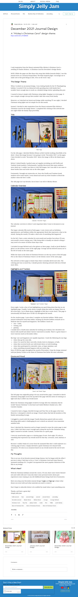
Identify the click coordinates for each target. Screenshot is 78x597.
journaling (55, 497)
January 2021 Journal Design (37, 546)
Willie (51, 503)
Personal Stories (15, 14)
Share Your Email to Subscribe (11, 584)
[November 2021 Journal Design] (14, 537)
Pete (46, 503)
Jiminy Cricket (33, 503)
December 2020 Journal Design (63, 546)
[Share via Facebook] (11, 514)
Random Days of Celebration (36, 14)
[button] (59, 13)
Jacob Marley (58, 503)
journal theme (46, 497)
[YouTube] (62, 587)
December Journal (16, 500)
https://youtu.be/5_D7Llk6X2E (19, 35)
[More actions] (66, 24)
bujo (22, 497)
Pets (24, 14)
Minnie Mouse (27, 500)
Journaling (50, 14)
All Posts (5, 14)
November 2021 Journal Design (13, 546)
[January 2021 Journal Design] (39, 537)
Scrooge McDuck (54, 500)
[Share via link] (22, 514)
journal (38, 497)
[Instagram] (65, 587)
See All (73, 528)
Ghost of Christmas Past (18, 505)
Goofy (41, 503)
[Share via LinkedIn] (19, 514)
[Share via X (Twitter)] (15, 514)
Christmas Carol (16, 503)
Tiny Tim (25, 503)
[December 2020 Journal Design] (64, 537)
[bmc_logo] (68, 587)
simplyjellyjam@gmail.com (67, 583)
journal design (30, 497)
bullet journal (15, 497)
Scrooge (46, 500)
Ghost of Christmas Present (33, 505)
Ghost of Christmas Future (49, 505)
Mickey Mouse (37, 500)
